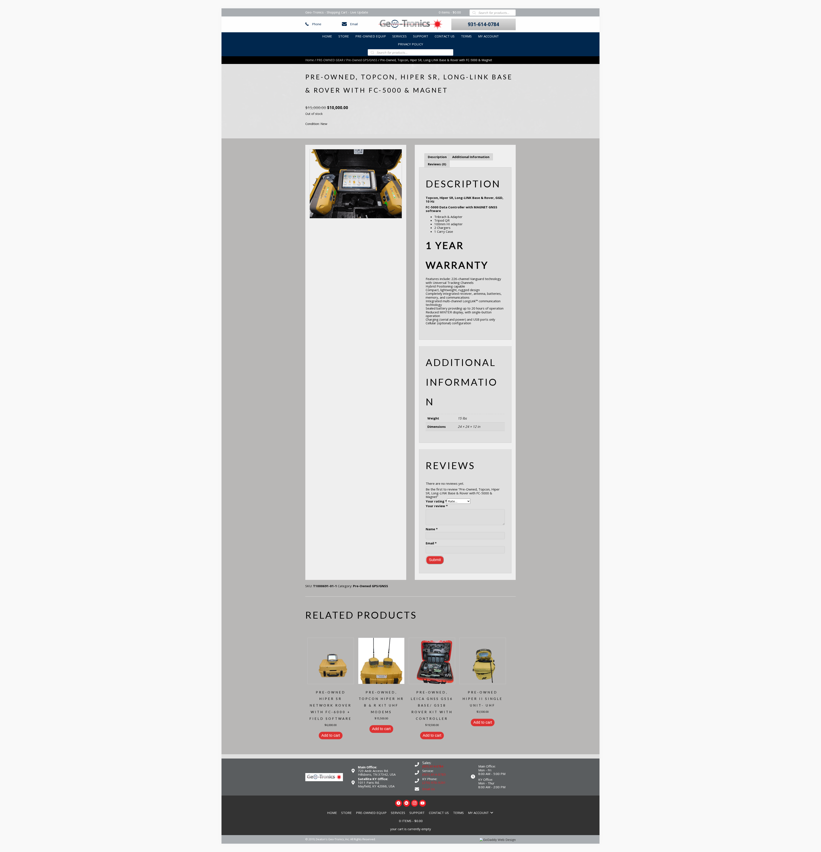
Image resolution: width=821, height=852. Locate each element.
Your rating (436, 501)
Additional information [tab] (470, 157)
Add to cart (330, 735)
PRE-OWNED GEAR (330, 60)
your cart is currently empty (410, 829)
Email (354, 24)
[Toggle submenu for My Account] (491, 812)
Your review (437, 506)
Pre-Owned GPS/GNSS (361, 60)
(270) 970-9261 (434, 782)
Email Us (428, 789)
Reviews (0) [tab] (437, 164)
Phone (316, 24)
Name (432, 529)
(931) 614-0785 (434, 774)
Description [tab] (437, 157)
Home (309, 60)
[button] (483, 24)
